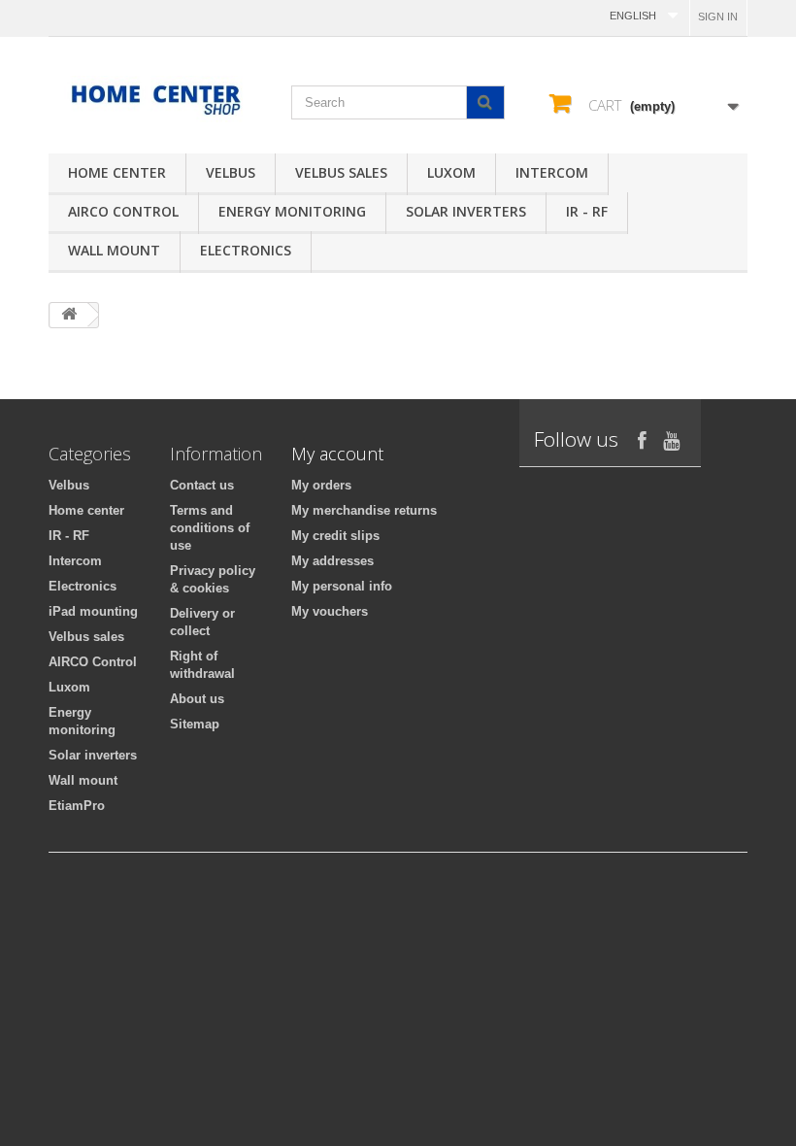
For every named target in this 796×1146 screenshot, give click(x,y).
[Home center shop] (155, 99)
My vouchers (329, 611)
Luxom (451, 172)
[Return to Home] (68, 315)
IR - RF (587, 211)
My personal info (341, 586)
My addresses (332, 561)
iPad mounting (93, 611)
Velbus (230, 172)
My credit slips (335, 535)
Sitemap (194, 724)
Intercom (551, 172)
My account (337, 453)
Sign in (718, 16)
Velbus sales (341, 172)
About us (197, 698)
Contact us (202, 485)
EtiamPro (77, 805)
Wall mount (114, 250)
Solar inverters (466, 211)
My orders (321, 485)
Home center (117, 172)
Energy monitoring (292, 211)
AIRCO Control (123, 211)
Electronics (245, 250)
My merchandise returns (364, 510)
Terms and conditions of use (209, 528)
